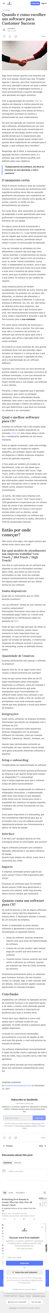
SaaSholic (11, 28)
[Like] (4, 36)
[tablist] (12, 1162)
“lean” (37, 101)
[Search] (44, 1192)
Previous (9, 1146)
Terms (28, 1296)
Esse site (16, 433)
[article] (24, 1209)
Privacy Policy (26, 1282)
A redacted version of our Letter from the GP (19, 1209)
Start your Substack (18, 1302)
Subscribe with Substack (26, 1272)
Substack (12, 1308)
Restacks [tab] (17, 1163)
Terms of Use (37, 1278)
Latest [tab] (10, 1193)
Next (41, 1146)
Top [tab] (4, 1193)
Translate (7, 10)
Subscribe (35, 3)
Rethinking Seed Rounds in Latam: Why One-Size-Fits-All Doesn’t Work (17, 1202)
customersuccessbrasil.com (17, 1085)
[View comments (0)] (10, 36)
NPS (16, 621)
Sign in (44, 3)
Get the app (36, 1302)
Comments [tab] (7, 1163)
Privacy (21, 1296)
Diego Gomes (14, 1216)
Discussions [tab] (20, 1193)
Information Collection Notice (32, 1280)
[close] (42, 1227)
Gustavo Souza (28, 1216)
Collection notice (38, 1296)
